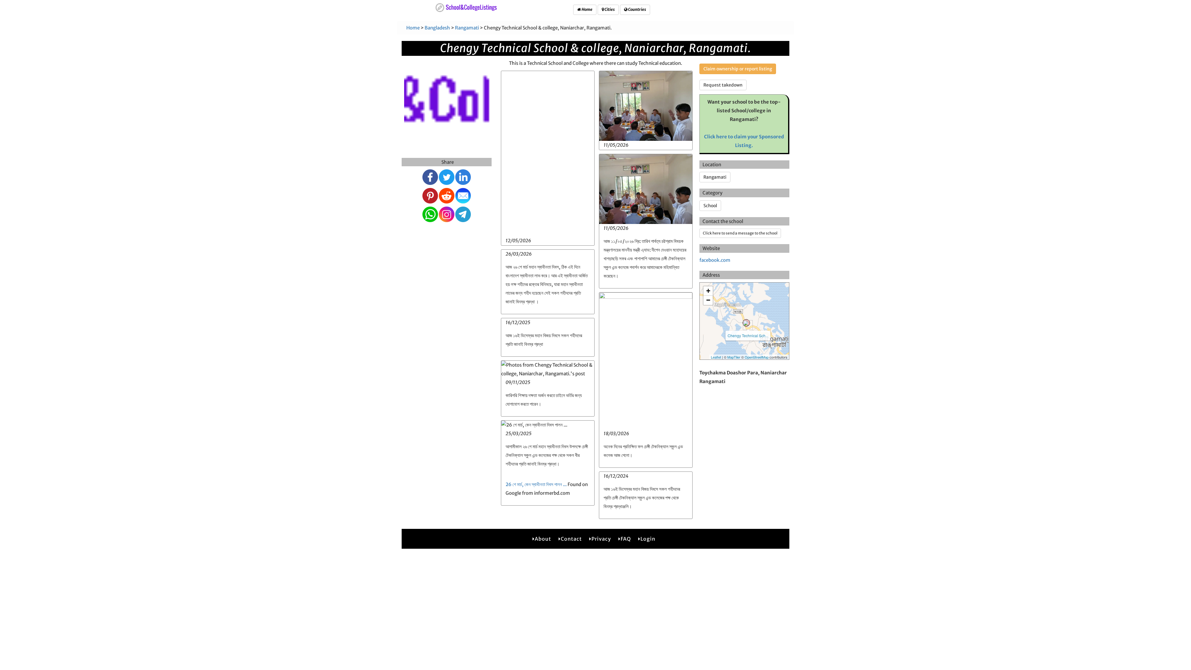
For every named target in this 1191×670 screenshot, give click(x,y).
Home (586, 9)
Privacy (601, 539)
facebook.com (714, 260)
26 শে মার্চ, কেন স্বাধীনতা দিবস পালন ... (536, 484)
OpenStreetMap (757, 357)
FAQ (626, 539)
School (710, 205)
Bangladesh (437, 28)
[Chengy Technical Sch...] (746, 323)
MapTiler (733, 357)
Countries (636, 9)
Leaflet (716, 357)
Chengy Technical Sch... (748, 335)
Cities (609, 9)
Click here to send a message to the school (740, 233)
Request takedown (723, 85)
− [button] (708, 300)
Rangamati (467, 28)
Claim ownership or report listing (737, 69)
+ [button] (708, 291)
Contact (571, 539)
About (543, 539)
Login (647, 539)
